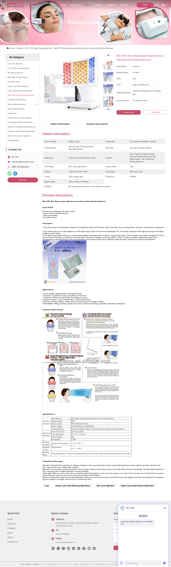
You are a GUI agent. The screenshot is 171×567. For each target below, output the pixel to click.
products (87, 5)
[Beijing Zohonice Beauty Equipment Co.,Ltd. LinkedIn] (78, 549)
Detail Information (60, 124)
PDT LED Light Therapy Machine (39, 48)
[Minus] (164, 507)
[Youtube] (73, 549)
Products (20, 48)
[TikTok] (84, 549)
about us (75, 5)
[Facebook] (63, 549)
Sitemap (36, 564)
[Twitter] (58, 549)
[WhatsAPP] (9, 173)
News (10, 533)
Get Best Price (128, 112)
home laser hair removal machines (73, 486)
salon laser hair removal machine (137, 486)
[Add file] (121, 563)
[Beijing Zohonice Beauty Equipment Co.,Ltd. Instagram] (68, 549)
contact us (111, 5)
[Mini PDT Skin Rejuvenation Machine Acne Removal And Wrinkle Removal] (72, 83)
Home (63, 5)
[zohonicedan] (94, 549)
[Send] (165, 563)
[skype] (15, 173)
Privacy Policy (25, 564)
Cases (10, 537)
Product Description (97, 124)
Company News (126, 5)
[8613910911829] (89, 549)
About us (11, 524)
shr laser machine (105, 486)
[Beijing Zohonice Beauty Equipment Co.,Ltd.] (15, 5)
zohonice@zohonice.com (23, 162)
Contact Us (12, 542)
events (98, 5)
